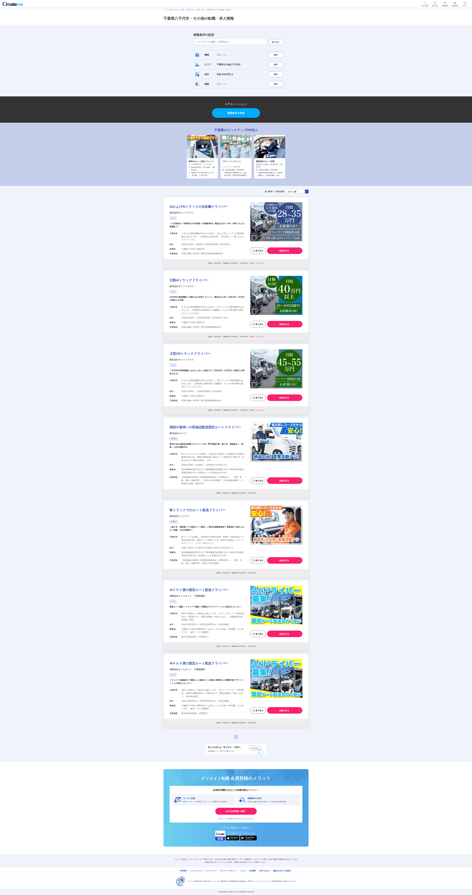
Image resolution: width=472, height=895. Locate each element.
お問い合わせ (264, 871)
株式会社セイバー (178, 433)
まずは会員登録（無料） (236, 811)
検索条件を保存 (236, 113)
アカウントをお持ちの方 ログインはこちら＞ (236, 819)
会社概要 (252, 871)
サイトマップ (211, 871)
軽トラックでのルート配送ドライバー (197, 510)
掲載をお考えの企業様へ (282, 871)
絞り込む (276, 42)
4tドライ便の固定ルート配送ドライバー (199, 590)
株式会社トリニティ (180, 516)
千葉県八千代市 (200, 9)
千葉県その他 (190, 9)
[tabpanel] (236, 156)
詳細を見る (284, 251)
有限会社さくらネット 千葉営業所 (187, 596)
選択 (276, 55)
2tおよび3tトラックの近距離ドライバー (199, 206)
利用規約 (183, 871)
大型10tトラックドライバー (190, 353)
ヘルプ (242, 871)
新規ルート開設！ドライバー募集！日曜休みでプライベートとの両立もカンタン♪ (205, 607)
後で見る (259, 251)
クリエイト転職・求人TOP (170, 9)
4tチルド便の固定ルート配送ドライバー (199, 663)
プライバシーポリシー (228, 871)
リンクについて (196, 871)
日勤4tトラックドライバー (189, 280)
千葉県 (182, 9)
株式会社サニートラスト (182, 212)
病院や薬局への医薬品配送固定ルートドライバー (205, 427)
